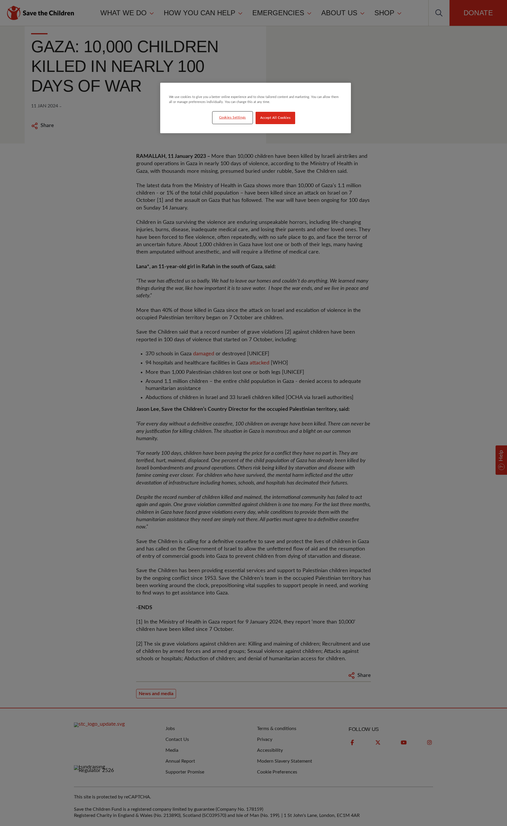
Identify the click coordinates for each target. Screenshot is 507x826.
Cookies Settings (232, 117)
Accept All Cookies (275, 117)
